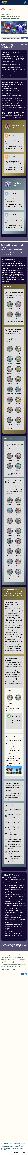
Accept (24, 1152)
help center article (15, 966)
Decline (16, 1152)
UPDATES (9, 10)
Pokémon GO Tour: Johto (9, 90)
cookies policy (19, 1145)
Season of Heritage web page (10, 75)
